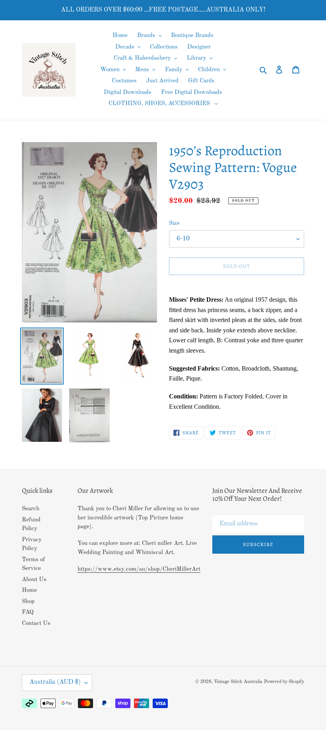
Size (174, 223)
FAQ (28, 612)
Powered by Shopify (284, 681)
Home (29, 590)
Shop (28, 602)
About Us (34, 580)
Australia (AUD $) (55, 682)
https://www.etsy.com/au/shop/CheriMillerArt (139, 569)
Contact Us (36, 624)
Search (30, 509)
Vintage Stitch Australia (238, 681)
